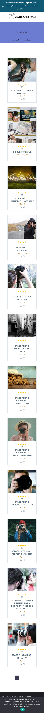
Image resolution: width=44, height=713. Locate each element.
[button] (40, 2)
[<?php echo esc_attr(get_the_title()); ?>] (23, 99)
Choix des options (21, 99)
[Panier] (4, 16)
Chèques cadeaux (22, 152)
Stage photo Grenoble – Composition (22, 401)
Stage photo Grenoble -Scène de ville (22, 349)
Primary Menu (40, 16)
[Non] (41, 705)
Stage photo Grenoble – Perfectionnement (22, 453)
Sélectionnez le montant (21, 158)
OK (23, 710)
